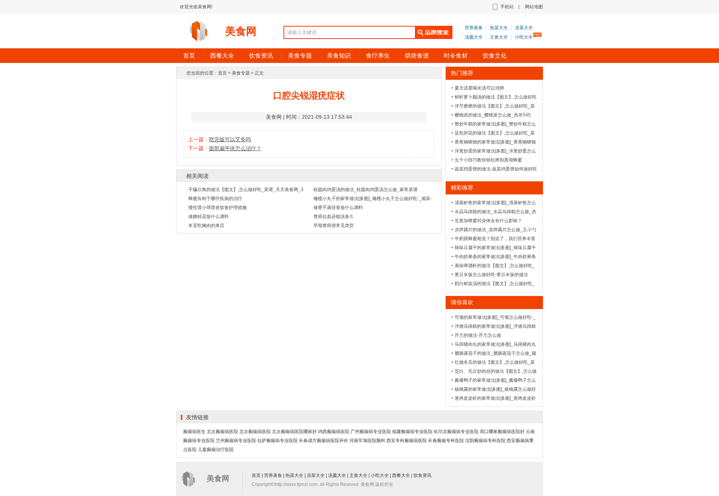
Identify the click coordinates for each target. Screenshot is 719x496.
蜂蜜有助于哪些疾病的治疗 (215, 198)
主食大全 (499, 37)
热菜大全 (499, 27)
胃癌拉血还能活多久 (333, 216)
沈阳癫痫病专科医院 (485, 440)
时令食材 (456, 55)
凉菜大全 (524, 27)
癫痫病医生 (194, 431)
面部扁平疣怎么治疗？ (235, 148)
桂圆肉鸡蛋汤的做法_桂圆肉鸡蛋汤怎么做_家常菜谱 (365, 189)
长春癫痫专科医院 (446, 440)
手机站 (507, 6)
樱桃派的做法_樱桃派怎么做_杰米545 (493, 115)
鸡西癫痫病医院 (333, 431)
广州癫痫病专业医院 (371, 431)
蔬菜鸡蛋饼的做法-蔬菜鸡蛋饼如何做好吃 (496, 169)
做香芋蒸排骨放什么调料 (338, 207)
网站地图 (534, 6)
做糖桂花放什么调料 (208, 216)
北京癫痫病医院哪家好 (294, 431)
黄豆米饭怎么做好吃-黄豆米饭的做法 (491, 274)
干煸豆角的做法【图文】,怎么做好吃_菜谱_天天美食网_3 (245, 189)
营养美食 (474, 27)
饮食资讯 (261, 55)
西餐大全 (222, 55)
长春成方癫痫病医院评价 (323, 440)
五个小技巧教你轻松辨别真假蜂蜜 (488, 160)
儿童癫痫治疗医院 (216, 449)
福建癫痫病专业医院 (412, 431)
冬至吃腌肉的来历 (206, 225)
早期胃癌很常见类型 (333, 225)
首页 (189, 55)
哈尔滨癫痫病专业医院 (456, 431)
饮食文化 (495, 55)
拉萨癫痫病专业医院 (277, 440)
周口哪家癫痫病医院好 (502, 431)
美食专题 (300, 55)
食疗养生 (378, 55)
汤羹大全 (474, 37)
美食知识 (339, 55)
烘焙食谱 (417, 55)
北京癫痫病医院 (222, 431)
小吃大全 (524, 37)
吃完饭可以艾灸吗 (230, 139)
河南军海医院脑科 (367, 440)
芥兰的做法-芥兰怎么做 (478, 335)
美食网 (241, 31)
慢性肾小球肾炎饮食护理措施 (217, 207)
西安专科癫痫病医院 (406, 440)
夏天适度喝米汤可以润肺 (479, 88)
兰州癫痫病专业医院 (236, 440)
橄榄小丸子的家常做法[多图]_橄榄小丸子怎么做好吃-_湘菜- (372, 198)
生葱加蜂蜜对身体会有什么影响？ (488, 220)
